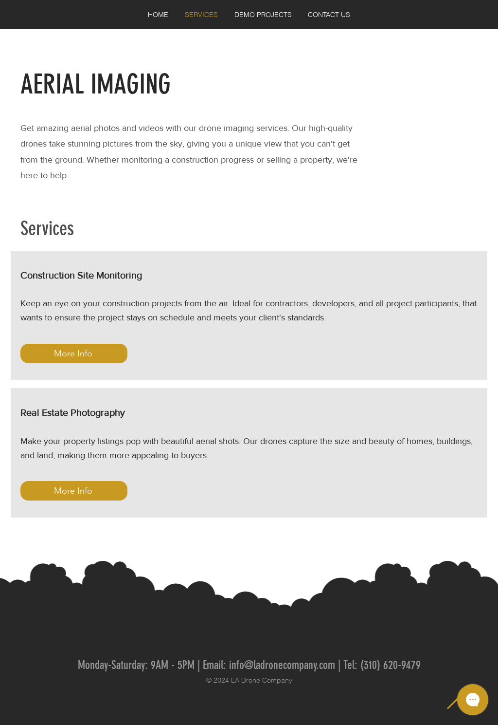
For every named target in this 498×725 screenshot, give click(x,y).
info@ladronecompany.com (282, 665)
